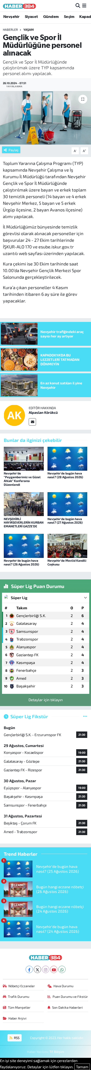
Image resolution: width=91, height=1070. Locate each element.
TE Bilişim (56, 1052)
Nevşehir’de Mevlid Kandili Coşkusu (66, 562)
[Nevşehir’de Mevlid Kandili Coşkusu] (67, 545)
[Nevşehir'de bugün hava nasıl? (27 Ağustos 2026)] (67, 503)
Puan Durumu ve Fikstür (70, 996)
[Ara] (78, 5)
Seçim (69, 17)
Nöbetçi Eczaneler (21, 986)
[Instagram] (45, 969)
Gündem (51, 17)
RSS (16, 1038)
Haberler (10, 29)
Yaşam (28, 29)
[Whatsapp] (62, 969)
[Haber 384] (19, 5)
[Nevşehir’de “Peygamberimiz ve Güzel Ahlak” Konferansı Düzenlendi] (24, 458)
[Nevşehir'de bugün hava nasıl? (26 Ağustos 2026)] (24, 545)
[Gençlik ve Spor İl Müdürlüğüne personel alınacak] (45, 117)
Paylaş (14, 150)
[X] (37, 969)
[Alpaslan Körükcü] (14, 414)
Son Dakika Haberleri (67, 1007)
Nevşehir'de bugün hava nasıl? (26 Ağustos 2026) (21, 562)
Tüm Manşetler (19, 1007)
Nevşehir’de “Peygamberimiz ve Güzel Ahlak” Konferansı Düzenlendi (22, 478)
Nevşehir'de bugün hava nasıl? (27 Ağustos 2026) (65, 520)
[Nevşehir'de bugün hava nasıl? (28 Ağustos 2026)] (67, 458)
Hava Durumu (63, 986)
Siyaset (31, 17)
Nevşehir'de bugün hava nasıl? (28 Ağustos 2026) (65, 475)
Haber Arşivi (17, 1018)
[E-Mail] (32, 422)
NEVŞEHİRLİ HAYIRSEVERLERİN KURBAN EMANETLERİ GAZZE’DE (24, 522)
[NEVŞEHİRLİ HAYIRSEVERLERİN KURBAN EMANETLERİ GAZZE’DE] (24, 503)
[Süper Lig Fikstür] (85, 716)
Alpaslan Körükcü (43, 412)
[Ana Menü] (84, 5)
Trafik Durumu (18, 996)
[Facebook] (29, 969)
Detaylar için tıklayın (45, 699)
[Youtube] (53, 969)
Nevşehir (11, 17)
